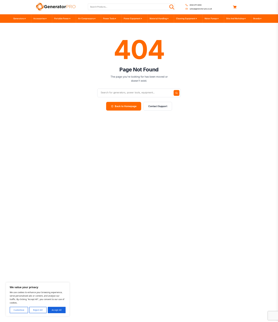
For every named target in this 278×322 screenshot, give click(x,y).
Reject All (38, 310)
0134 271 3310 (195, 5)
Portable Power (62, 18)
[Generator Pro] (55, 9)
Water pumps (211, 18)
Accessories (39, 18)
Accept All (57, 310)
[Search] (171, 7)
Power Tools (109, 18)
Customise (19, 310)
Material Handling (159, 18)
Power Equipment (133, 18)
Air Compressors (86, 18)
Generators (19, 18)
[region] (38, 299)
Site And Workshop (236, 18)
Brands (257, 18)
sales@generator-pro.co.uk (201, 9)
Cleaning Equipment (186, 18)
